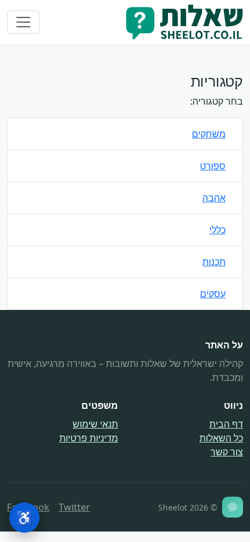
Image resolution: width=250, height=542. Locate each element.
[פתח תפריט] (23, 22)
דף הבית (226, 424)
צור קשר (226, 451)
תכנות (214, 261)
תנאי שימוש (95, 424)
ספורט (213, 165)
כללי (217, 229)
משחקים (209, 133)
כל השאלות (221, 438)
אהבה (214, 197)
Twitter (74, 507)
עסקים (213, 293)
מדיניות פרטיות (88, 438)
